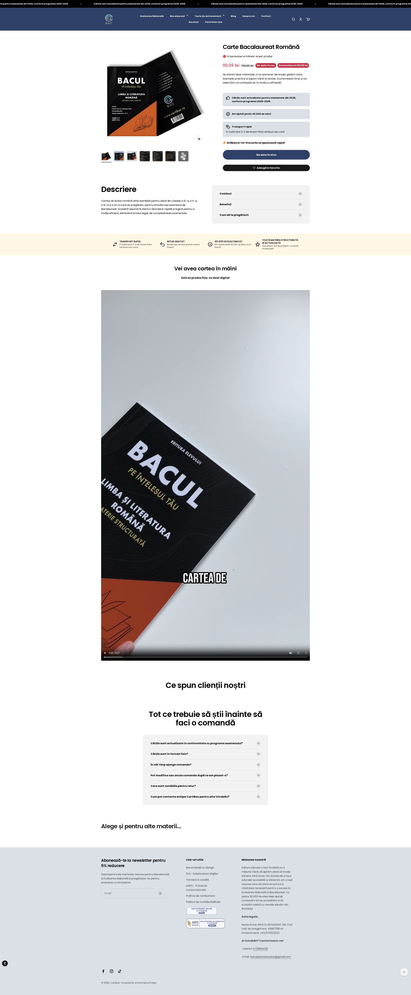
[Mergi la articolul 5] (158, 156)
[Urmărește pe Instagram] (111, 971)
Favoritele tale (213, 22)
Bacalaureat (177, 16)
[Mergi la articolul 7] (183, 156)
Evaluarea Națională (152, 16)
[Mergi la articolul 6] (170, 156)
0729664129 (260, 949)
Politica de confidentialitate (203, 902)
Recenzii (194, 22)
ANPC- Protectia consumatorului (196, 888)
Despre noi (248, 16)
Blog (233, 16)
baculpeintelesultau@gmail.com (270, 957)
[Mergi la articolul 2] (119, 156)
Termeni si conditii (197, 880)
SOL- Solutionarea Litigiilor (202, 874)
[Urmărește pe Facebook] (103, 971)
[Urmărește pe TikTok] (120, 971)
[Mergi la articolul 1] (106, 156)
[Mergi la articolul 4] (145, 156)
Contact (266, 16)
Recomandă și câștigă (200, 867)
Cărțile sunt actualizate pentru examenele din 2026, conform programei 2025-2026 (118, 3)
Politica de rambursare (200, 896)
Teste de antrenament (208, 16)
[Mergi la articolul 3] (132, 156)
